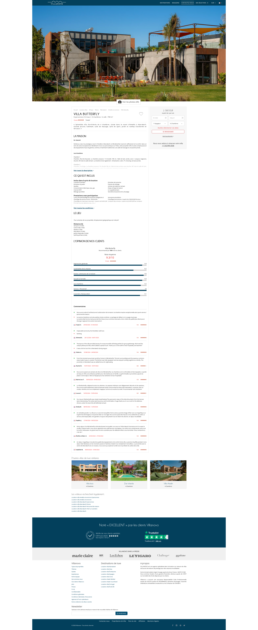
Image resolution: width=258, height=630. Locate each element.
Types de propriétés (77, 566)
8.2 (146, 269)
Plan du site (132, 621)
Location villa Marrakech (79, 511)
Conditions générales (78, 594)
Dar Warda (129, 483)
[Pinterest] (180, 625)
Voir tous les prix (168, 136)
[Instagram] (176, 625)
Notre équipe (76, 577)
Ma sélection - (202, 3)
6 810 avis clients (102, 536)
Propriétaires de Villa (119, 621)
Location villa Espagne (107, 574)
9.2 (146, 284)
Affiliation (142, 621)
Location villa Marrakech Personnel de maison (85, 506)
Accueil (76, 110)
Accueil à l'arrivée (80, 279)
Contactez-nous (187, 3)
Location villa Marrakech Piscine (81, 504)
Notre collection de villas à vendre (82, 602)
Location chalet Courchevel (109, 582)
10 (146, 289)
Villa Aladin (168, 483)
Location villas (83, 110)
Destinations (165, 3)
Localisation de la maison (82, 269)
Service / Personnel (80, 289)
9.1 (146, 294)
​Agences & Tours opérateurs (80, 599)
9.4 (146, 264)
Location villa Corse (107, 577)
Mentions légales (153, 621)
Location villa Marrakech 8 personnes (83, 502)
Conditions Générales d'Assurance (82, 597)
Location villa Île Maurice (108, 572)
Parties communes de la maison (84, 274)
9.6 (146, 274)
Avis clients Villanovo (78, 582)
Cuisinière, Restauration (82, 294)
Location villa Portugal (107, 584)
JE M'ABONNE (121, 613)
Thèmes (74, 569)
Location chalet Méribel (108, 579)
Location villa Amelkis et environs (81, 500)
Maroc (97, 110)
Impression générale (81, 264)
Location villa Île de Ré (107, 587)
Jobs (73, 584)
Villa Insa (89, 483)
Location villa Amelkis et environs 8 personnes (85, 497)
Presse (73, 587)
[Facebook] (173, 625)
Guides (74, 572)
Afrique (91, 110)
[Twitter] (184, 625)
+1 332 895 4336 (168, 146)
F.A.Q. (73, 589)
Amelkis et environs (113, 110)
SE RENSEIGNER (168, 132)
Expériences (75, 574)
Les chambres (78, 284)
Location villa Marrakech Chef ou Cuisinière (84, 509)
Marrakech (103, 110)
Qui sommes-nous (77, 579)
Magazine (175, 3)
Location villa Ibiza (106, 569)
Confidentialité (76, 592)
